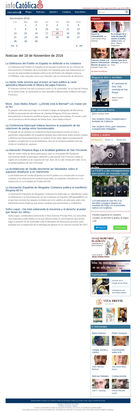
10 (46, 29)
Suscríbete (80, 12)
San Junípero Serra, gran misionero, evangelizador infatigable (109, 127)
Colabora (66, 12)
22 (25, 37)
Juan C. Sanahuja (99, 391)
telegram (75, 406)
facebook (68, 406)
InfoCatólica (13, 12)
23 (36, 37)
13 (78, 29)
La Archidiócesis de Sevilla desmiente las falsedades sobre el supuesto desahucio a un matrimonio (42, 170)
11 (57, 29)
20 (78, 33)
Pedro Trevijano (119, 333)
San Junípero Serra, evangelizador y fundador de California (109, 120)
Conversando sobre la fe (118, 351)
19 (68, 33)
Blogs (28, 12)
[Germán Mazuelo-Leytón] (120, 384)
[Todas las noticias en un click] (110, 266)
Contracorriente (119, 376)
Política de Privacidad (63, 400)
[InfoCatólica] (24, 4)
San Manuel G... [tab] (97, 140)
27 (78, 37)
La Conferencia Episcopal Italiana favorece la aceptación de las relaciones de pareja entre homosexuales (43, 127)
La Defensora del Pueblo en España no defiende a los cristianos (43, 63)
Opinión (53, 12)
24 (46, 37)
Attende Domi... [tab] (121, 140)
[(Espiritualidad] (100, 286)
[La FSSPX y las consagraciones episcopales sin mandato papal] (110, 186)
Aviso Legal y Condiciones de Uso (94, 400)
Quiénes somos (36, 400)
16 (36, 33)
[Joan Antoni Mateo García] (120, 360)
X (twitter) (61, 406)
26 (68, 37)
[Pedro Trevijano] (120, 341)
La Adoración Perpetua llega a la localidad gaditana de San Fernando (46, 150)
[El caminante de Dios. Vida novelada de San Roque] (100, 93)
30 (36, 41)
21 (15, 37)
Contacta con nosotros (49, 400)
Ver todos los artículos (99, 71)
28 (15, 41)
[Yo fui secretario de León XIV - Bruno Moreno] (110, 247)
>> (80, 45)
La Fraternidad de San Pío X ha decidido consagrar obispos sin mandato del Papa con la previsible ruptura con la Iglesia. (108, 204)
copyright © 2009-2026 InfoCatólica (68, 404)
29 (25, 41)
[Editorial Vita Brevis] (110, 310)
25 (57, 37)
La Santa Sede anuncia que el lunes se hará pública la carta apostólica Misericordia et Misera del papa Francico (41, 83)
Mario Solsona (99, 333)
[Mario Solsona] (100, 341)
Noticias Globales (100, 376)
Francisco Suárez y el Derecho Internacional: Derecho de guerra (100, 62)
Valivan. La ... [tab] (109, 140)
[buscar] (126, 12)
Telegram (101, 228)
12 (68, 29)
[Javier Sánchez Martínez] (100, 360)
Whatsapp (121, 228)
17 (46, 33)
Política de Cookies (77, 400)
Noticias (40, 12)
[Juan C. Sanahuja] (100, 384)
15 (25, 33)
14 (15, 33)
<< (12, 45)
